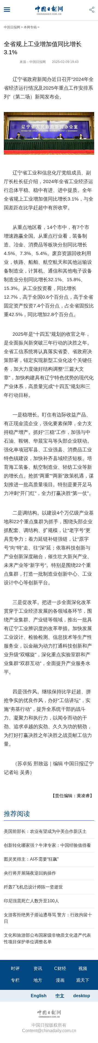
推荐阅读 (17, 813)
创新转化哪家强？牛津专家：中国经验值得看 (47, 845)
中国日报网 (12, 27)
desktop (81, 995)
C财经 (60, 968)
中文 (60, 995)
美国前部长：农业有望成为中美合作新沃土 (45, 831)
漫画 (60, 980)
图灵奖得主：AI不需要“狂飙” (31, 859)
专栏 (15, 980)
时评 (15, 968)
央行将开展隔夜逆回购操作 (30, 873)
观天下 (82, 980)
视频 (82, 968)
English (39, 995)
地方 (37, 980)
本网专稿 (30, 27)
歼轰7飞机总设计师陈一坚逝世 (33, 887)
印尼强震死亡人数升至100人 (31, 901)
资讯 (37, 968)
